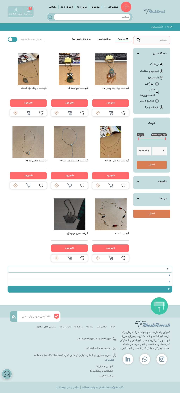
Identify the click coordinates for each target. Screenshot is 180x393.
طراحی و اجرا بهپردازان (68, 387)
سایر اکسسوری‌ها (147, 92)
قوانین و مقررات (104, 366)
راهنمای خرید (106, 376)
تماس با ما (65, 327)
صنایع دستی (146, 101)
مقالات (53, 7)
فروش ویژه (152, 107)
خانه (169, 27)
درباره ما (82, 7)
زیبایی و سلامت (149, 71)
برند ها (89, 327)
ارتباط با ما (67, 7)
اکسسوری (153, 78)
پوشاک (95, 7)
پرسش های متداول (46, 327)
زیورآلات (149, 84)
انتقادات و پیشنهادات (101, 371)
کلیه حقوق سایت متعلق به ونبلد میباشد (102, 387)
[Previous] (90, 269)
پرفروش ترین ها (81, 39)
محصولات (102, 327)
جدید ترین (123, 39)
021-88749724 (102, 339)
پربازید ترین (104, 39)
